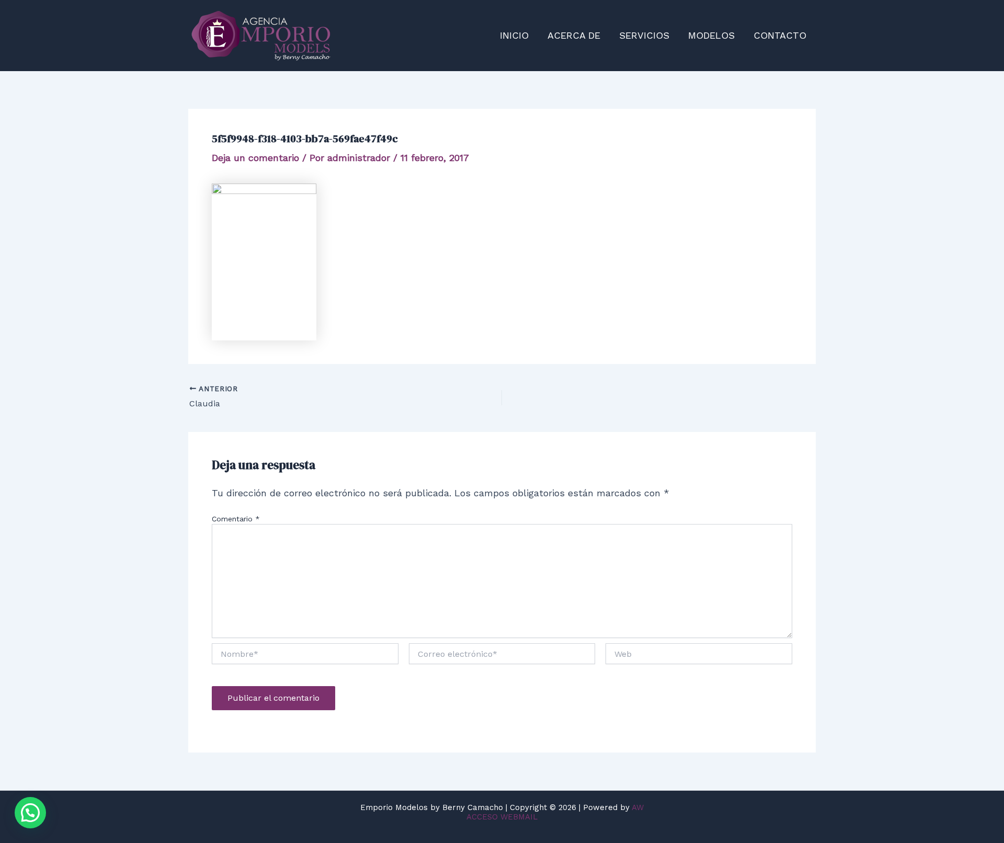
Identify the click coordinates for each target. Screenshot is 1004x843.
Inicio (514, 35)
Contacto (780, 35)
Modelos (711, 35)
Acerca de (573, 35)
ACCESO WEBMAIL (502, 817)
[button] (30, 812)
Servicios (644, 35)
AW (638, 807)
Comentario (236, 519)
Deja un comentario (255, 157)
